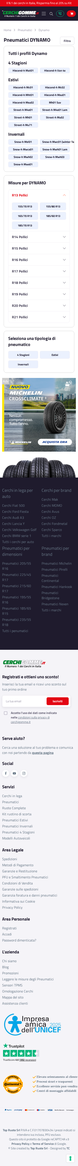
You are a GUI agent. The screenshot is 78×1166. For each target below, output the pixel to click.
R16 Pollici (20, 259)
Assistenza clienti (15, 1003)
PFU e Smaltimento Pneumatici (25, 877)
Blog (5, 967)
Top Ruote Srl (39, 1148)
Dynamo (44, 30)
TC (68, 1148)
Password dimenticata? (19, 940)
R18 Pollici (20, 282)
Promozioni (10, 973)
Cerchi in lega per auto (17, 493)
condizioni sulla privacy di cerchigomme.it (30, 719)
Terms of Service (43, 1143)
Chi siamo (9, 961)
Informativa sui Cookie (18, 901)
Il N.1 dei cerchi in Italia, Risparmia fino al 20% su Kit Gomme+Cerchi (39, 4)
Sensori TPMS (12, 985)
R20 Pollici (20, 305)
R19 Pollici (20, 294)
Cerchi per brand (57, 490)
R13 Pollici (20, 195)
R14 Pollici (20, 236)
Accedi (7, 934)
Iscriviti (58, 701)
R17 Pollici (20, 271)
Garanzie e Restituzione (19, 871)
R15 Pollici (20, 248)
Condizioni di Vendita (17, 883)
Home (7, 30)
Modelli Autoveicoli (16, 838)
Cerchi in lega (12, 795)
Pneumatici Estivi (15, 820)
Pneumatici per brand (55, 551)
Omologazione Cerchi (17, 991)
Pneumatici (25, 30)
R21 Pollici (20, 317)
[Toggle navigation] (43, 13)
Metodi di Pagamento (17, 865)
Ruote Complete (14, 808)
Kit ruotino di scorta (16, 814)
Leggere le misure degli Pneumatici (28, 979)
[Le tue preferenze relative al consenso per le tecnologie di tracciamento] (70, 1158)
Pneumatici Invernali (17, 826)
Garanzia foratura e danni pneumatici (29, 895)
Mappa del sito (12, 997)
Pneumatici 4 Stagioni (18, 832)
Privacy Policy (12, 907)
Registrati (9, 928)
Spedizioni (9, 859)
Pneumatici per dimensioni (16, 551)
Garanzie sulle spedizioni (20, 889)
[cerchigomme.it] (20, 13)
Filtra (67, 40)
